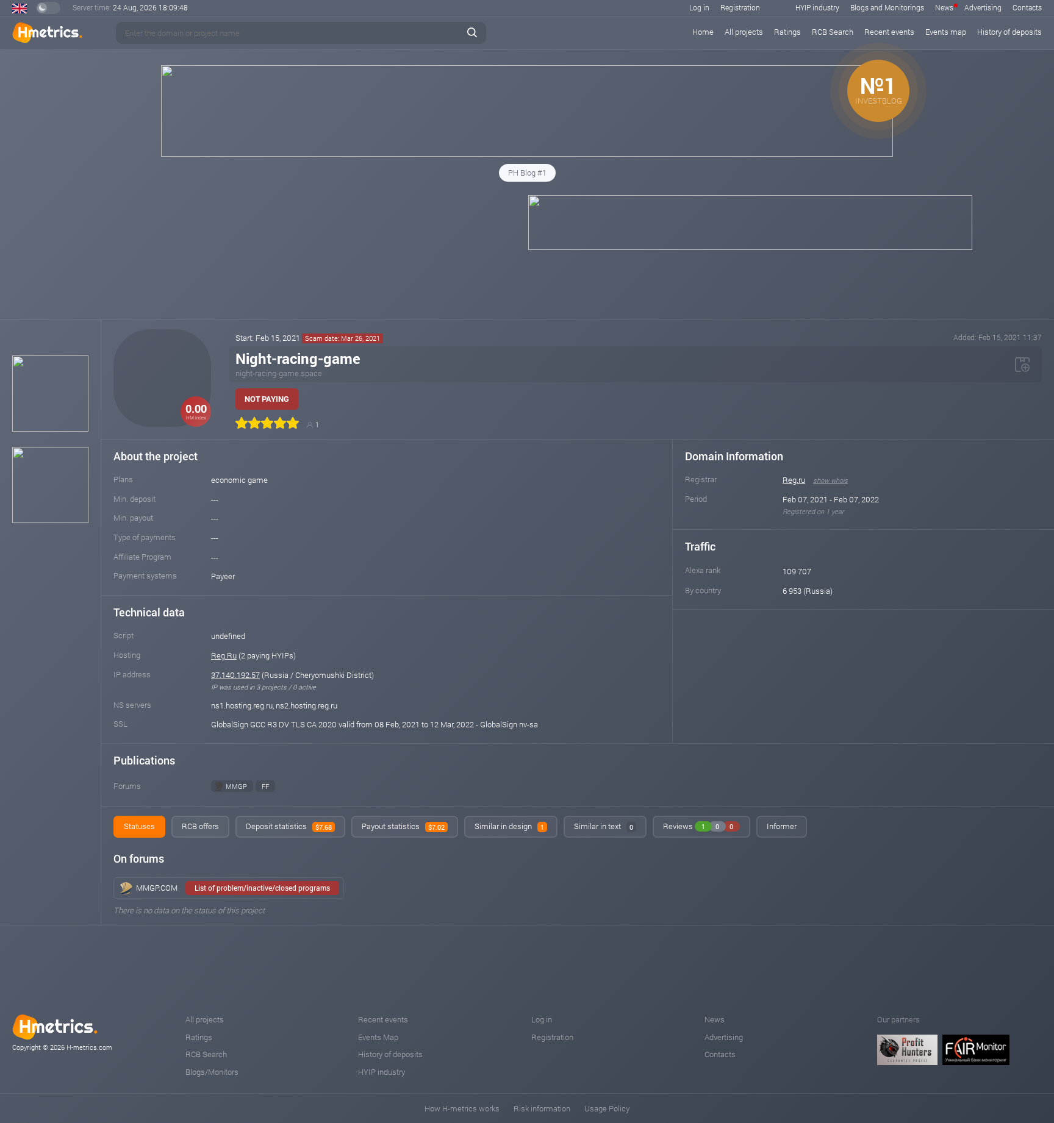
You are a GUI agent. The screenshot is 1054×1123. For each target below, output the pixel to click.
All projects (744, 31)
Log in (699, 7)
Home (703, 31)
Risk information (542, 1108)
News (944, 7)
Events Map (378, 1037)
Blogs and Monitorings (887, 7)
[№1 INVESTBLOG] (527, 153)
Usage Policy (606, 1108)
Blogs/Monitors (211, 1071)
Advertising (983, 7)
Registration (740, 7)
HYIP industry (817, 7)
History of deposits (1009, 31)
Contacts (1027, 7)
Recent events (889, 31)
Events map (945, 31)
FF (265, 786)
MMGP (236, 786)
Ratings (787, 31)
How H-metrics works (462, 1108)
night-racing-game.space (278, 373)
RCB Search (832, 31)
